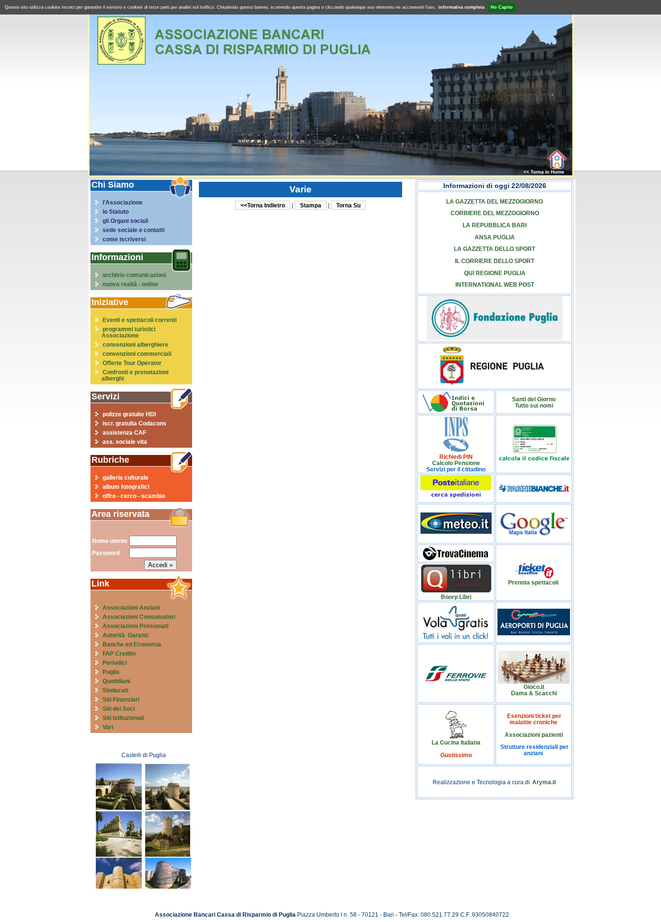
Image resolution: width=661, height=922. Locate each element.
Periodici (115, 662)
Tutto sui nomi (534, 405)
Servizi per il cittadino (455, 469)
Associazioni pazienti (534, 735)
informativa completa (461, 7)
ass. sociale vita (125, 442)
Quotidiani (116, 681)
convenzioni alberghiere (135, 344)
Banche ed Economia (132, 644)
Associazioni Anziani (131, 607)
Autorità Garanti (125, 635)
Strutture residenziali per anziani (534, 750)
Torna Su (348, 205)
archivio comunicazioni (134, 275)
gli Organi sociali (125, 221)
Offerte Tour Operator (132, 363)
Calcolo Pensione (456, 463)
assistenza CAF (124, 432)
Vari (108, 727)
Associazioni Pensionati (135, 626)
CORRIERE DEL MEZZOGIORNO (495, 213)
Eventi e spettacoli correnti (140, 320)
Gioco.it (534, 687)
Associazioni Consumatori (139, 617)
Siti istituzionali (123, 718)
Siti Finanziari (121, 699)
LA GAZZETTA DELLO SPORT (494, 249)
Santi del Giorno (534, 399)
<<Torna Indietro (262, 205)
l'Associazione (123, 202)
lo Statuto (116, 211)
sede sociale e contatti (134, 230)
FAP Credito (119, 653)
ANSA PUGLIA (495, 237)
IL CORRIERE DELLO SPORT (494, 261)
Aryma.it (544, 782)
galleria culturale (126, 477)
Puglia (111, 672)
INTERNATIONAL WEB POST (494, 284)
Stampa (310, 205)
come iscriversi (124, 239)
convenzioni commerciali (137, 354)
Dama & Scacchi (534, 693)
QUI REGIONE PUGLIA (495, 273)
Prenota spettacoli (533, 582)
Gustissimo (456, 755)
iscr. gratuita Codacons (134, 423)
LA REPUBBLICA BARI (494, 225)
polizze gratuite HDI (129, 414)
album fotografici (126, 486)
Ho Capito (502, 7)
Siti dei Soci (119, 708)
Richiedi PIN (456, 457)
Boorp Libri (456, 597)
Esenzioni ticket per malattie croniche (534, 719)
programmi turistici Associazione (128, 332)
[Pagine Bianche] (534, 490)
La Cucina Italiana (456, 742)
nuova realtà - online (130, 284)
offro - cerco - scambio (134, 496)
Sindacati (115, 690)
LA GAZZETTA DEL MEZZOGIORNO (494, 201)
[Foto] (119, 808)
